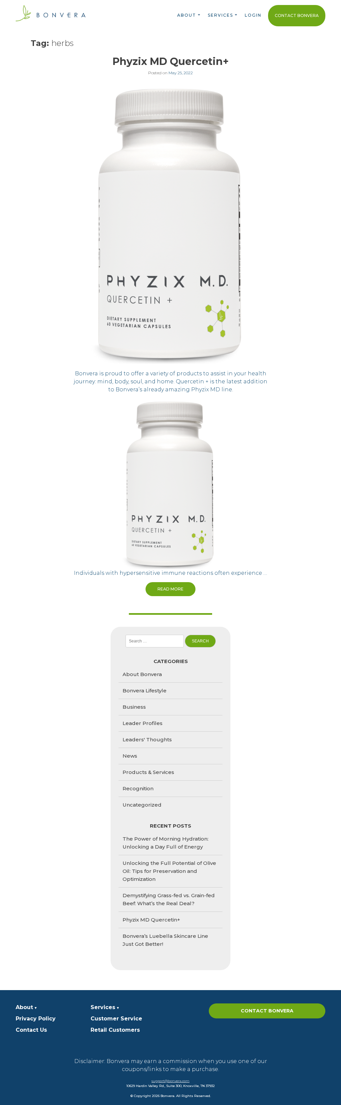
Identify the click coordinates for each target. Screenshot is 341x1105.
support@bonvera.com (170, 1081)
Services (103, 1007)
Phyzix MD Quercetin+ (171, 61)
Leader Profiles (143, 723)
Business (134, 707)
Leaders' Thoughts (147, 739)
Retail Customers (115, 1030)
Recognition (138, 788)
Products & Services (148, 772)
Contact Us (31, 1030)
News (130, 756)
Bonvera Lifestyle (145, 690)
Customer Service (116, 1018)
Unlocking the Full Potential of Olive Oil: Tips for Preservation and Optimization (169, 871)
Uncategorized (142, 805)
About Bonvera (142, 674)
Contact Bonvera (297, 15)
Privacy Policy (36, 1018)
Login (253, 15)
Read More (170, 588)
